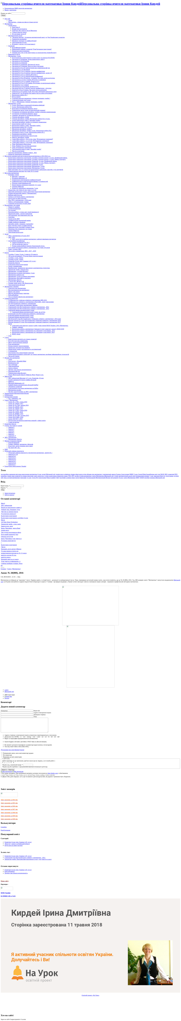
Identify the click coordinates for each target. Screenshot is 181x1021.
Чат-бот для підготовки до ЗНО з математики (23, 391)
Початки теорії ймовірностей (21, 183)
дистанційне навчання (8, 474)
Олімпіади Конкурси (11, 298)
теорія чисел (60, 474)
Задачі (6, 234)
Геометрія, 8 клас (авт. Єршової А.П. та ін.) (22, 261)
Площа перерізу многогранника (18, 346)
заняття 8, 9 (12, 436)
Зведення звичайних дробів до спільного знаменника (29, 122)
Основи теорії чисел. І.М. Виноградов (20, 283)
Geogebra (4, 827)
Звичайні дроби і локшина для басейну (20, 224)
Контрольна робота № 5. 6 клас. (22, 127)
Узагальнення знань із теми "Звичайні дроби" (26, 149)
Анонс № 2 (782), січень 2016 (17, 410)
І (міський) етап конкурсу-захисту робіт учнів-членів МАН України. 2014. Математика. (40, 325)
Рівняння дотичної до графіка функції (24, 41)
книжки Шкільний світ (157, 477)
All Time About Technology (9, 522)
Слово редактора (13, 422)
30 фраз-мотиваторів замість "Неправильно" (22, 193)
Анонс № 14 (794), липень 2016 (18, 405)
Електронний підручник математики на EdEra (23, 388)
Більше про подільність (19, 29)
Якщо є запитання (10, 10)
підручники (169, 476)
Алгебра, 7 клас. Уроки (15, 258)
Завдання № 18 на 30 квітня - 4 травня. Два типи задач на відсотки (33, 78)
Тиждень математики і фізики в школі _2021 (22, 152)
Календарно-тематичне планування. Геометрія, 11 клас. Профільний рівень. (32, 161)
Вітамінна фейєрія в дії (19, 178)
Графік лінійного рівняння (16, 222)
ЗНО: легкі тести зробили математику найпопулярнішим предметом (34, 239)
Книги (7, 252)
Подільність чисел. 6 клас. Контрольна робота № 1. (28, 132)
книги (81, 474)
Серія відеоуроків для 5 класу (21, 100)
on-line (77, 476)
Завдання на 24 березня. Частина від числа (25, 64)
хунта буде (35, 477)
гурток (46, 476)
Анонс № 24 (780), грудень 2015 (18, 415)
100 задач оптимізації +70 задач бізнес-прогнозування (25, 256)
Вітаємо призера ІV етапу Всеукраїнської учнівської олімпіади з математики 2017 (34, 322)
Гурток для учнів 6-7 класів (13, 425)
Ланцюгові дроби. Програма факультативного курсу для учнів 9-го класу (28, 859)
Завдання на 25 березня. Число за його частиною (27, 66)
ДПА (69, 476)
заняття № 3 (12, 458)
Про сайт (7, 18)
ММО (131, 474)
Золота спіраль (13, 368)
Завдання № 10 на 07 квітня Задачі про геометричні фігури (31, 68)
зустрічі (176, 476)
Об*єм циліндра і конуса (20, 244)
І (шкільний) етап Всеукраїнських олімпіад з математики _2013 (28, 308)
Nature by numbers (14, 207)
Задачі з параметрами (15, 266)
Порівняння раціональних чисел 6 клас (24, 135)
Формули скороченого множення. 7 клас (25, 188)
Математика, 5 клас (14, 56)
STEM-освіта (9, 395)
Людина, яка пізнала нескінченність (19, 369)
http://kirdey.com (53, 773)
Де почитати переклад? (8, 514)
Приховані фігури (14, 371)
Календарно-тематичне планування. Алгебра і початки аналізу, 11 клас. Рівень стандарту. (37, 159)
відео (85, 474)
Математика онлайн (14, 390)
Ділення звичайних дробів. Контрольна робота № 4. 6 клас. (31, 119)
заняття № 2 (12, 456)
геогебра (147, 477)
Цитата (7, 698)
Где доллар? (12, 210)
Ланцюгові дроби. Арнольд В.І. (18, 269)
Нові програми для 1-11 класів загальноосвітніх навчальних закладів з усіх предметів (35, 169)
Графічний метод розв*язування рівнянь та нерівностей (30, 181)
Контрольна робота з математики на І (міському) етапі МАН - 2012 (33, 330)
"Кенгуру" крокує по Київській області (17, 844)
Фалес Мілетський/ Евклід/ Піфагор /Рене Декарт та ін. (26, 375)
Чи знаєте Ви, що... (14, 447)
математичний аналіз (125, 476)
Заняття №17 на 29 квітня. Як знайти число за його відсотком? (32, 93)
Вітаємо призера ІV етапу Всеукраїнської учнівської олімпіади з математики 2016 (34, 320)
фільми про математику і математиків (99, 474)
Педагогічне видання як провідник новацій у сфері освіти (27, 420)
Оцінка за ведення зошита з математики (21, 197)
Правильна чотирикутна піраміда (19, 347)
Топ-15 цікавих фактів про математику (20, 297)
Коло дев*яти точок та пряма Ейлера (20, 225)
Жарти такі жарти (14, 291)
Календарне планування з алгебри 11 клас (14, 518)
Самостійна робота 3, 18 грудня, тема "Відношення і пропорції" (32, 142)
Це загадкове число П (19, 34)
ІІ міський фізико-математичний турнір (21, 315)
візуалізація (114, 477)
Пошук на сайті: (6, 13)
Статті (7, 337)
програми (23, 477)
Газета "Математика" (11, 400)
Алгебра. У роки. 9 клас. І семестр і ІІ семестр (23, 254)
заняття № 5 (12, 461)
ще (2, 565)
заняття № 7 (12, 464)
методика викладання (22, 474)
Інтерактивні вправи (11, 397)
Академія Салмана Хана (67, 477)
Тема (35, 716)
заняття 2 (11, 430)
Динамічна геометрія (15, 386)
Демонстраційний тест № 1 (21, 242)
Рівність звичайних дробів (20, 137)
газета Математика (129, 477)
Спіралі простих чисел (19, 32)
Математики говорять (12, 286)
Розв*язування (5, 830)
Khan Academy (51, 477)
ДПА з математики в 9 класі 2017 (19, 236)
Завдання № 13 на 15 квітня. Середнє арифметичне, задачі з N (32, 73)
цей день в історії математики (10, 477)
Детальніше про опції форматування (12, 750)
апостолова (42, 477)
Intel (57, 477)
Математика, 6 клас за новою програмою (21, 276)
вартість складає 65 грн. (8, 555)
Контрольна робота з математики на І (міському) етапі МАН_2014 (33, 332)
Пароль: (4, 488)
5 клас (136, 474)
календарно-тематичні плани (58, 476)
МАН (10, 324)
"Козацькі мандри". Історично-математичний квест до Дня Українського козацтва (38, 37)
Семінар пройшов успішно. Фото (11, 563)
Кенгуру (162, 476)
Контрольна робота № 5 (19, 95)
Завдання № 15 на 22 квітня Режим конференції (27, 76)
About (10, 20)
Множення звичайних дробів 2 (22, 129)
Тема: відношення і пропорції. (21, 147)
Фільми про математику (12, 358)
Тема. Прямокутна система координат (24, 146)
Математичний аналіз (15, 35)
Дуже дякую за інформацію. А (10, 561)
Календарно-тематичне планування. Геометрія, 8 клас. (25, 164)
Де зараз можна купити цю (9, 551)
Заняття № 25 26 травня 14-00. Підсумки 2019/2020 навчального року (34, 91)
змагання (157, 476)
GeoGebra (11, 217)
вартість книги (6, 557)
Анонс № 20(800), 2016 (15, 414)
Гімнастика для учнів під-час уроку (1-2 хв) (22, 190)
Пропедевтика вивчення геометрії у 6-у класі (26, 185)
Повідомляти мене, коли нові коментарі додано (18, 753)
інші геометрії (16, 476)
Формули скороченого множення (19, 154)
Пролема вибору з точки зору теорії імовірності (23, 212)
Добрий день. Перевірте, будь (10, 509)
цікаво (73, 474)
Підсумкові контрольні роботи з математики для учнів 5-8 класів (29, 247)
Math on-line (8, 376)
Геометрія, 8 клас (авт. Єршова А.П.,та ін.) (18, 842)
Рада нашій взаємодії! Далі (9, 534)
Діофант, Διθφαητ (17, 327)
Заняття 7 (11, 429)
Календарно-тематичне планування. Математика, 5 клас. (26, 166)
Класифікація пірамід (19, 47)
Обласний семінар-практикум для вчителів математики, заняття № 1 (30, 453)
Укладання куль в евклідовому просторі (21, 352)
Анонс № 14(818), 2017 (15, 407)
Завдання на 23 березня (19, 63)
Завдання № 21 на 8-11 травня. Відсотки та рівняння (29, 80)
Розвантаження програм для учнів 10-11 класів (23, 171)
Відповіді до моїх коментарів (12, 757)
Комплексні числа (14, 54)
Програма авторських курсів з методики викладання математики (29, 191)
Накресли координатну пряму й (11, 507)
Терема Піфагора (13, 230)
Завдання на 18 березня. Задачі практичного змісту (28, 59)
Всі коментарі (7, 755)
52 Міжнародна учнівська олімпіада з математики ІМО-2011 (27, 300)
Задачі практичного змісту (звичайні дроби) (26, 120)
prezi (134, 476)
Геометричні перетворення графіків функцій (26, 180)
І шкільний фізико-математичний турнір (21, 310)
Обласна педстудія (7, 536)
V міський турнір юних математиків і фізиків (22, 305)
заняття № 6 (12, 463)
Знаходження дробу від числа (21, 124)
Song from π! (16, 27)
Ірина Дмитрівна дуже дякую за (11, 538)
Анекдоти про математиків (17, 288)
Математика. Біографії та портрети (19, 278)
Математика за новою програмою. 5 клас (21, 273)
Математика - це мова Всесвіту (18, 271)
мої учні (157, 474)
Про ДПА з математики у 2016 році (19, 200)
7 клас (151, 476)
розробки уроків (6, 476)
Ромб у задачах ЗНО (14, 249)
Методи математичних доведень (18, 293)
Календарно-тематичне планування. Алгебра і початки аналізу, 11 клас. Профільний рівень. (37, 158)
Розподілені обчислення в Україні (15, 466)
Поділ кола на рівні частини (17, 198)
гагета (77, 477)
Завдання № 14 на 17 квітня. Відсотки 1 (25, 74)
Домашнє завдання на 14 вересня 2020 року (26, 115)
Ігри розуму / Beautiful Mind (17, 361)
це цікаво (24, 476)
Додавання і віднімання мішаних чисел (24, 113)
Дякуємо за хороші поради (9, 511)
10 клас (120, 477)
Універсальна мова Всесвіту (17, 373)
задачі (44, 474)
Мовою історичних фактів (13, 441)
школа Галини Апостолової (120, 474)
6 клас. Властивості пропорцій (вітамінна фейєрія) (28, 105)
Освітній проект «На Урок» (90, 995)
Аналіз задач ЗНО (14, 219)
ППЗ (175, 474)
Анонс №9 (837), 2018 (15, 419)
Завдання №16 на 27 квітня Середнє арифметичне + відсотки (31, 88)
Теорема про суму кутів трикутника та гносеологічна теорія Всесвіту (34, 52)
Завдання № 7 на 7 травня (20, 85)
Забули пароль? (9, 495)
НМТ (6, 449)
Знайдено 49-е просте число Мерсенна (24, 30)
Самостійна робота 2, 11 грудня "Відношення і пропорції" (30, 141)
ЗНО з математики (10, 437)
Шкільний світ (50, 474)
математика (33, 474)
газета (36, 476)
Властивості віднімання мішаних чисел (24, 108)
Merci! (3, 503)
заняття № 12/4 (13, 454)
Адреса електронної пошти (42, 712)
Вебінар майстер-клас (15, 195)
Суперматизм (12, 351)
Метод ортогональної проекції (18, 342)
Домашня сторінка (40, 714)
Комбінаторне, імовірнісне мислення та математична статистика (29, 268)
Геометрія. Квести (14, 263)
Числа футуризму (14, 356)
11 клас (29, 477)
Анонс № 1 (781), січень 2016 (17, 402)
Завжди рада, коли (7, 526)
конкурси (41, 476)
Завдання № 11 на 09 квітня (21, 69)
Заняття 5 (11, 427)
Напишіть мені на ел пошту (10, 559)
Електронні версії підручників (18, 264)
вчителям (30, 476)
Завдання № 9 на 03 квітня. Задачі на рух (25, 86)
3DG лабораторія (6, 505)
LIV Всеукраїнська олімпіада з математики (22, 303)
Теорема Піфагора (18, 186)
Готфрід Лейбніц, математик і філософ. (20, 444)
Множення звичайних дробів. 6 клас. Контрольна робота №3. (32, 130)
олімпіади (67, 474)
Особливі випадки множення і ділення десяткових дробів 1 (31, 98)
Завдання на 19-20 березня (20, 61)
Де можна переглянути (8, 540)
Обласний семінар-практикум (14, 451)
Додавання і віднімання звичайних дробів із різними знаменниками (34, 112)
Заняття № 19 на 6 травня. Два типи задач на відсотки (29, 90)
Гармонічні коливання (19, 39)
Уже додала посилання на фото (11, 532)
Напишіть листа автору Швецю (11, 549)
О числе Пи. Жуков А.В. (16, 281)
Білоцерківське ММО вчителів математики (18, 8)
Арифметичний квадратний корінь (19, 220)
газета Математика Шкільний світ (103, 476)
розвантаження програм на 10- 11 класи (14, 553)
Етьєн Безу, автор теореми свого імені (20, 446)
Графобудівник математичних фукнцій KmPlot (23, 385)
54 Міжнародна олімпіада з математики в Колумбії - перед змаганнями (31, 302)
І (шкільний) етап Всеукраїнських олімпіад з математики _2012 (28, 307)
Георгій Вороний (13, 442)
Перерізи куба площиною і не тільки (20, 229)
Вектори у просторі (18, 176)
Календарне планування (9, 516)
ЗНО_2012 (11, 237)
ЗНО (166, 474)
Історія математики (14, 208)
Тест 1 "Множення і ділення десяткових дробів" (27, 102)
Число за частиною (18, 151)
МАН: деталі (16, 334)
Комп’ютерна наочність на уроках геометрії (22, 339)
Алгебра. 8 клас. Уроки (15, 259)
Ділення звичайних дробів (20, 117)
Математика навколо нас (16, 275)
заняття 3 (11, 432)
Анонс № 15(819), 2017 (15, 408)
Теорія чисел (12, 25)
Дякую (3, 547)
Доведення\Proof (13, 366)
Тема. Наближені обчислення (21, 144)
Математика (8, 24)
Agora (10, 359)
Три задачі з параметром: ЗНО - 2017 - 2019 (22, 251)
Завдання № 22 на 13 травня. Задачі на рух (25, 81)
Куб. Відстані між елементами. (18, 341)
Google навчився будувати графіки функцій (22, 380)
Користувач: (5, 486)
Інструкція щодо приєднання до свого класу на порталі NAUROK (33, 57)
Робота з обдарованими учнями (18, 202)
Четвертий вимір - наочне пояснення (20, 213)
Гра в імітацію (12, 364)
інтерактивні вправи (142, 476)
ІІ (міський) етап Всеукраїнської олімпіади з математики (26, 313)
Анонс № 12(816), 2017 (15, 403)
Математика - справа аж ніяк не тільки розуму (23, 22)
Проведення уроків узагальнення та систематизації (24, 349)
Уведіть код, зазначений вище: (12, 765)
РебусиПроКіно (13, 295)
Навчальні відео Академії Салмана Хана (21, 227)
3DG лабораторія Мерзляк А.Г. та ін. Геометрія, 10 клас (26, 378)
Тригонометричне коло (15, 232)
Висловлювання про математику (18, 290)
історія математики (85, 476)
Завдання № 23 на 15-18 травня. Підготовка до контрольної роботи (33, 83)
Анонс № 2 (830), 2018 (15, 412)
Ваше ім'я (37, 710)
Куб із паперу (16, 96)
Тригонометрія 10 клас (19, 42)
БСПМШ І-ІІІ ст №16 (8, 896)
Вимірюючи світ (13, 363)
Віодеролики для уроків (12, 205)
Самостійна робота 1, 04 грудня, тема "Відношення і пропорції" (32, 139)
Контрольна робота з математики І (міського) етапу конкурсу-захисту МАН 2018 (38, 329)
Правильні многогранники (20, 51)
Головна (3, 569)
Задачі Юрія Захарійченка (16, 241)
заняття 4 (11, 434)
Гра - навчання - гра (14, 398)
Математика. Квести (14, 280)
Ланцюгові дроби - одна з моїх (11, 524)
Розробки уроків (13, 174)
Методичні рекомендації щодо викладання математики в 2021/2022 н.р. (28, 156)
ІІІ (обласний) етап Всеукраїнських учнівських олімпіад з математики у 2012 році (34, 319)
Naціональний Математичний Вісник (17, 393)
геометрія (171, 474)
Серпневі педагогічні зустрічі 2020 (19, 203)
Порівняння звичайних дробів (21, 134)
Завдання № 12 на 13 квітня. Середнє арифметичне (28, 71)
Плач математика (13, 344)
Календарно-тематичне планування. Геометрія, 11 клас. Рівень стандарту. (31, 163)
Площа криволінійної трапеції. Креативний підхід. (28, 246)
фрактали (83, 477)
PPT (73, 476)
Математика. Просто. (15, 439)
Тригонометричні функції (16, 285)
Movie (3, 520)
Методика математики (12, 173)
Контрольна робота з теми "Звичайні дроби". (26, 125)
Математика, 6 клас (14, 103)
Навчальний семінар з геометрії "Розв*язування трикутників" (32, 49)
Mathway (11, 381)
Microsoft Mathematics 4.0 (16, 383)
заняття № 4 (12, 459)
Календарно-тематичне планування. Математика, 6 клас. (26, 168)
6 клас (40, 474)
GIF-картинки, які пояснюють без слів (20, 215)
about (77, 474)
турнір (116, 476)
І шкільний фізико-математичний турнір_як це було (28, 312)
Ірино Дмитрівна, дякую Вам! (10, 528)
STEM (142, 477)
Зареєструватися (10, 493)
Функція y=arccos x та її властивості (23, 44)
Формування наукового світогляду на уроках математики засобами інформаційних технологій (38, 354)
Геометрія (11, 46)
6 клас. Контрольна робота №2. (22, 107)
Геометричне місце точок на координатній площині (28, 110)
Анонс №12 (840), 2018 (15, 417)
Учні (9, 336)
